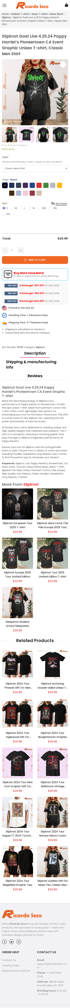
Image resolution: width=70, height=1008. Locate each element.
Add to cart (36, 260)
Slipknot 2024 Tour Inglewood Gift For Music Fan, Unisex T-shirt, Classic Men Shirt (17, 735)
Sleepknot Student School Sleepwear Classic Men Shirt (17, 624)
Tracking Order (11, 965)
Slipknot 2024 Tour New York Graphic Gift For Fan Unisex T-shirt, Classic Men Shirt (18, 784)
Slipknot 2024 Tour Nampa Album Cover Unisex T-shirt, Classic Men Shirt (52, 834)
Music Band (56, 14)
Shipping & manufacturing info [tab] (31, 364)
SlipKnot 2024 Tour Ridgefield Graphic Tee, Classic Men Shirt (17, 883)
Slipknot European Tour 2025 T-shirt (17, 525)
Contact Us (9, 960)
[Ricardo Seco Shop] (32, 5)
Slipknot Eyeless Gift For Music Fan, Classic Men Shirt (52, 883)
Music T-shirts (40, 14)
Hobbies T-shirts (20, 14)
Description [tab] (35, 353)
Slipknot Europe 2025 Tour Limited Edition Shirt (17, 575)
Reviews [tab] (35, 375)
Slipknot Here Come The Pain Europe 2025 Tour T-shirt (52, 525)
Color (9, 179)
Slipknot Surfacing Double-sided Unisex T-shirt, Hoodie (52, 686)
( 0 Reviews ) (22, 145)
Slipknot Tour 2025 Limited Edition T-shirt (52, 574)
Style (5, 157)
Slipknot (6, 17)
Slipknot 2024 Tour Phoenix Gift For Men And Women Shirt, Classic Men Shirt (17, 686)
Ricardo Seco (18, 924)
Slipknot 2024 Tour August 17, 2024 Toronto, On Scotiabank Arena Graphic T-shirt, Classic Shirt (17, 834)
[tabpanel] (35, 432)
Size (5, 203)
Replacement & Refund (16, 970)
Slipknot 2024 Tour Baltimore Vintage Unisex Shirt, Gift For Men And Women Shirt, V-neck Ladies (52, 784)
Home (5, 14)
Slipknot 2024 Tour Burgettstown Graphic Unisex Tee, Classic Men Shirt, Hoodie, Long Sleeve (53, 735)
